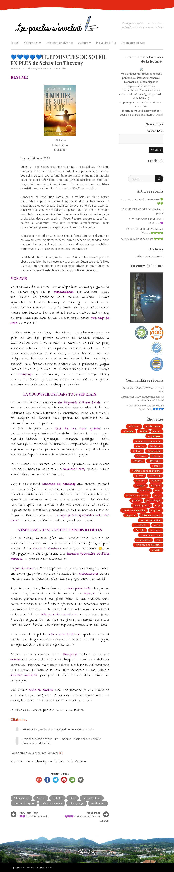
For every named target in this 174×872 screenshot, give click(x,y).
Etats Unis (155, 460)
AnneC (17, 68)
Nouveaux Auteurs (137, 495)
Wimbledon (98, 803)
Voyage (156, 549)
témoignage (77, 803)
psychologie (153, 500)
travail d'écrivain (151, 534)
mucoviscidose (91, 798)
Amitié (143, 431)
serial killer (141, 525)
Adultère (128, 431)
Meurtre (144, 490)
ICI (61, 752)
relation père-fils (52, 803)
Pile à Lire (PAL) (106, 43)
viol (158, 539)
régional (131, 515)
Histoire (140, 480)
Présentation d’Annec (59, 43)
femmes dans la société (146, 470)
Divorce (141, 455)
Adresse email (155, 131)
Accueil (15, 43)
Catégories (31, 43)
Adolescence (21, 798)
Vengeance (143, 539)
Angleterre (154, 436)
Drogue (156, 455)
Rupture (156, 510)
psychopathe (141, 505)
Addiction (134, 426)
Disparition (154, 450)
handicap (155, 475)
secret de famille (151, 520)
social (157, 525)
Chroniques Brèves (133, 43)
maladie (57, 798)
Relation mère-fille (134, 510)
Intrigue (140, 485)
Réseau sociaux (151, 515)
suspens (156, 530)
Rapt (158, 505)
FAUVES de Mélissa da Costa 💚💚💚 (141, 238)
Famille (41, 798)
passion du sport (24, 803)
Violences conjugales (148, 544)
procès (136, 500)
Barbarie (155, 446)
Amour (157, 431)
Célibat (137, 450)
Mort (72, 798)
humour (156, 480)
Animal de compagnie (148, 441)
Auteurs (83, 43)
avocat (140, 446)
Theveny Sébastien (38, 68)
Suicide (140, 530)
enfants (138, 460)
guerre (140, 475)
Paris (158, 495)
